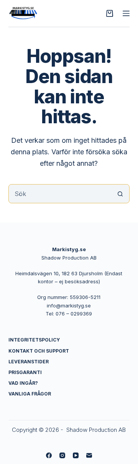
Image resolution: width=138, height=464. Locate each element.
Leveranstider (28, 361)
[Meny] (126, 13)
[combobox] (60, 193)
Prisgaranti (25, 372)
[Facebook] (49, 455)
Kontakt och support (38, 351)
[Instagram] (62, 455)
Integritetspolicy (34, 340)
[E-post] (89, 455)
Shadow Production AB (96, 429)
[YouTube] (76, 455)
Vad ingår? (23, 383)
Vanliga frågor (29, 394)
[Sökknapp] (120, 194)
